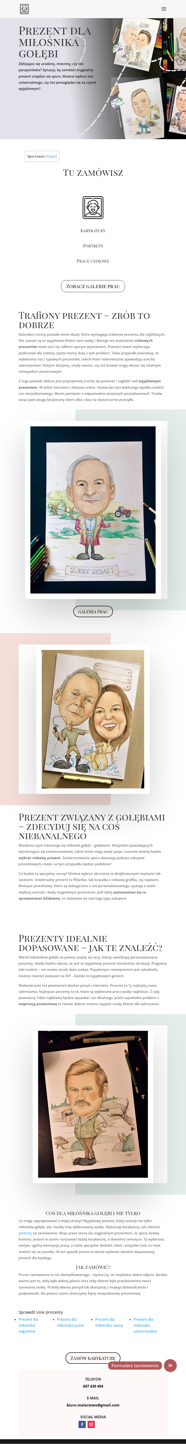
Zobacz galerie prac (93, 286)
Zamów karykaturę (93, 1358)
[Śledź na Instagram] (91, 1424)
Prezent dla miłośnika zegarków (28, 1325)
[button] (170, 1365)
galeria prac (93, 611)
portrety (25, 1233)
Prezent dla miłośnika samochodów (145, 1325)
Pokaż (51, 156)
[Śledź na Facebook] (82, 1424)
